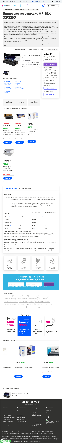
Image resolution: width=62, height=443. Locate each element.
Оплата (12, 1)
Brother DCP (29, 307)
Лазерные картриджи (7, 413)
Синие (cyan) (25, 295)
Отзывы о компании (21, 421)
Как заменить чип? (36, 427)
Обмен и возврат (35, 422)
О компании (20, 410)
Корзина (54, 5)
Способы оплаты (21, 415)
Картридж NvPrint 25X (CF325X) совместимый (33, 130)
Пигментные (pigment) (22, 298)
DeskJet (6, 307)
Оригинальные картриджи (9, 417)
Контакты (26, 1)
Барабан (31, 301)
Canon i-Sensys (38, 304)
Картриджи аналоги (7, 419)
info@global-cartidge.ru (51, 414)
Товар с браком (35, 420)
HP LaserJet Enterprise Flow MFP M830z (20, 83)
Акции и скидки (20, 419)
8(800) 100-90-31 (31, 402)
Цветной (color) (8, 295)
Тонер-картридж (23, 301)
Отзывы (19, 1)
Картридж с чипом (33, 298)
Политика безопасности (37, 417)
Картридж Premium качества (11, 301)
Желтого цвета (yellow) (43, 295)
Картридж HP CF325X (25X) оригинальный (7, 167)
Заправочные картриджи (10, 304)
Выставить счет (50, 94)
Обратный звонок (53, 417)
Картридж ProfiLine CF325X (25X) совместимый (20, 131)
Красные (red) (33, 295)
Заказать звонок (48, 284)
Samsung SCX (13, 307)
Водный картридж (43, 298)
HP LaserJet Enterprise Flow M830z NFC (7, 83)
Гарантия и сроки (21, 423)
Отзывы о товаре (21, 417)
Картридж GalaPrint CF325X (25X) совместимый (8, 131)
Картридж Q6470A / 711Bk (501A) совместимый (42, 368)
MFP (19, 307)
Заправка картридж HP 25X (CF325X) (20, 394)
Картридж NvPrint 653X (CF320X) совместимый (13, 368)
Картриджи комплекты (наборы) (42, 301)
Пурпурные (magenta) (10, 298)
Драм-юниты (30, 304)
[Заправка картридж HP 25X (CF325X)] (12, 60)
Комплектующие (21, 304)
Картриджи (5, 410)
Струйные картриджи (7, 415)
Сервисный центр (6, 425)
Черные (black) (16, 295)
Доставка (5, 1)
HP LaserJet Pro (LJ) (48, 304)
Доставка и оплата (25, 188)
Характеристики (11, 188)
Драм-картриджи (38, 307)
